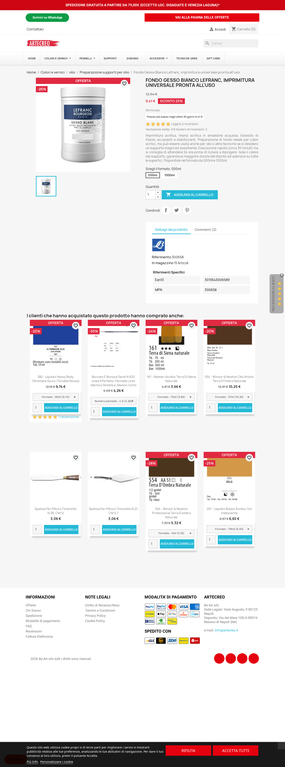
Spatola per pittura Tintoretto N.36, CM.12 (56, 511)
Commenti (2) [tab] (206, 229)
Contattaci (35, 29)
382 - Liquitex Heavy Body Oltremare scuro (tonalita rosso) (55, 379)
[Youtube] (253, 658)
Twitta (176, 210)
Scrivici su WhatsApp (47, 17)
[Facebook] (219, 658)
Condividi (166, 210)
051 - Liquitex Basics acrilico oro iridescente (229, 511)
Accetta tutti (235, 750)
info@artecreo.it (226, 630)
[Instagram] (231, 658)
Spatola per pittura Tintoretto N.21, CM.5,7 (113, 511)
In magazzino (162, 263)
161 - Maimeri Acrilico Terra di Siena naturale (171, 379)
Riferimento (161, 257)
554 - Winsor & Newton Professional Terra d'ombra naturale (171, 513)
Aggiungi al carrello (189, 194)
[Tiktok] (242, 658)
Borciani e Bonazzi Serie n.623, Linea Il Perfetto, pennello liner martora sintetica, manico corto (113, 381)
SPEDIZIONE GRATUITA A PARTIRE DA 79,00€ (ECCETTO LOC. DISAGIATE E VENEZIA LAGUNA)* (143, 5)
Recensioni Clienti (273, 293)
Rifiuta (188, 750)
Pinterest (187, 210)
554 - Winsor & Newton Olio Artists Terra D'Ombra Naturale (229, 379)
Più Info (32, 762)
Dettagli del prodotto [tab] (171, 229)
